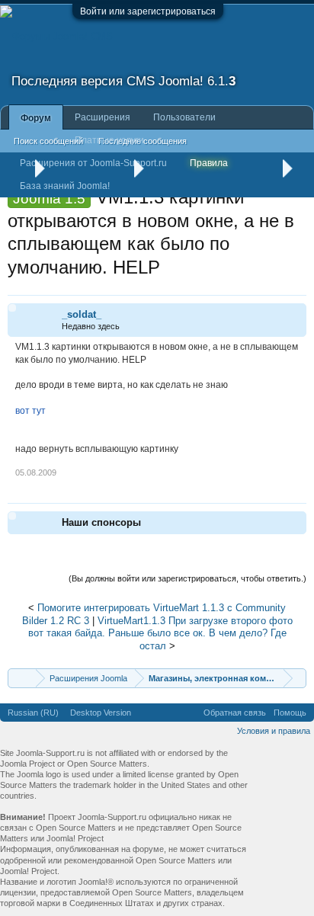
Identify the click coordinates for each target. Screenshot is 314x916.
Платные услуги (109, 140)
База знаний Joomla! (65, 186)
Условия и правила (273, 730)
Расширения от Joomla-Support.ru (93, 163)
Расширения (102, 117)
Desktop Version (100, 712)
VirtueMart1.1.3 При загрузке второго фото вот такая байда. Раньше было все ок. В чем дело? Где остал (160, 633)
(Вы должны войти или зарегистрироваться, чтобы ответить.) (187, 578)
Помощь (290, 712)
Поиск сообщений (48, 141)
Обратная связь (234, 712)
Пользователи (184, 117)
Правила (209, 163)
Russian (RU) (33, 712)
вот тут (30, 410)
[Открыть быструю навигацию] (297, 678)
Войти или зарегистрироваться (148, 11)
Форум (36, 118)
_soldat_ (81, 314)
